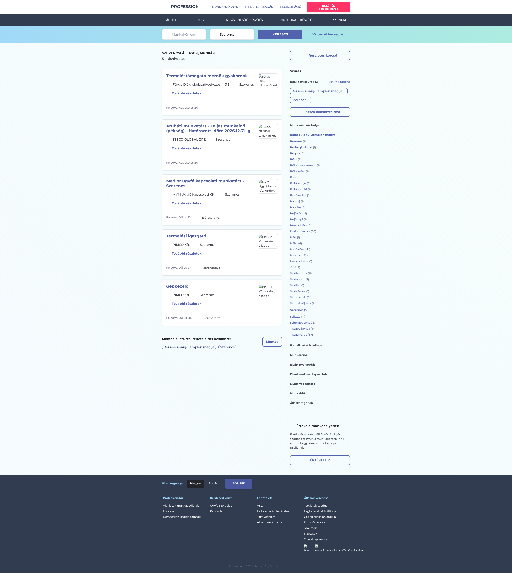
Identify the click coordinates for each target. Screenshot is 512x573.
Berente (298, 141)
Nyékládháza (301, 261)
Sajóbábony (301, 273)
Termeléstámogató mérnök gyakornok (207, 75)
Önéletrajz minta (315, 539)
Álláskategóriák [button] (301, 403)
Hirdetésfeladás (259, 7)
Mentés (272, 342)
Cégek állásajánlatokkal (320, 517)
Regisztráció (290, 7)
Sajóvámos (299, 291)
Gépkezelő (177, 286)
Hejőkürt (298, 213)
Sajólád (297, 285)
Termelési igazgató (186, 236)
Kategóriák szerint (317, 522)
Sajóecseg (299, 279)
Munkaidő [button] (297, 393)
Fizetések (310, 533)
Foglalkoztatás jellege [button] (306, 345)
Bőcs (295, 159)
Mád (295, 237)
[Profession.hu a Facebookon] (339, 548)
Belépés (328, 7)
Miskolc (299, 255)
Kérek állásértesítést (322, 112)
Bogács (297, 153)
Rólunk (239, 483)
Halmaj (297, 201)
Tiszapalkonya (302, 328)
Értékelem (320, 460)
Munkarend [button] (298, 355)
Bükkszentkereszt (305, 165)
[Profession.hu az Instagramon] (309, 548)
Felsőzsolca (300, 195)
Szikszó (297, 316)
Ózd (295, 267)
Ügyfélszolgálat (221, 505)
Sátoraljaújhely (303, 303)
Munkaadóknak (225, 7)
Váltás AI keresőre (327, 34)
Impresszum (171, 511)
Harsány (297, 207)
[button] (319, 91)
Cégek (203, 20)
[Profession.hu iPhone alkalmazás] (305, 483)
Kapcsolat (217, 511)
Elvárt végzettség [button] (303, 384)
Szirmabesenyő (303, 322)
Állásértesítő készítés (244, 20)
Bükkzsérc (299, 171)
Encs (295, 177)
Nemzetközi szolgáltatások (182, 517)
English (214, 483)
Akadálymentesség (270, 522)
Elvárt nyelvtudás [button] (302, 364)
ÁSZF (260, 505)
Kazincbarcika (303, 231)
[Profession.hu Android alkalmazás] (333, 483)
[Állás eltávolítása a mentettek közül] (274, 107)
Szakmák (310, 528)
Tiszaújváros (301, 334)
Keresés (280, 34)
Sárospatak (300, 297)
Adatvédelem (266, 517)
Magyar (195, 483)
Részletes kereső (323, 55)
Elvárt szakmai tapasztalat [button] (309, 374)
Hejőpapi (298, 219)
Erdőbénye (300, 183)
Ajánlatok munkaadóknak (181, 505)
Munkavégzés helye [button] (304, 125)
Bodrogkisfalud (303, 147)
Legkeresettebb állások (320, 511)
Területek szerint (315, 505)
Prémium (339, 20)
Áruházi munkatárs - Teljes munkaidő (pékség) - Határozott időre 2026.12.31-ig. (208, 128)
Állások (173, 20)
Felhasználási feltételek (273, 511)
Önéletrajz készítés (297, 20)
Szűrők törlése (339, 82)
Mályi (296, 243)
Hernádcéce (300, 225)
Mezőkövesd (301, 249)
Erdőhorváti (300, 189)
